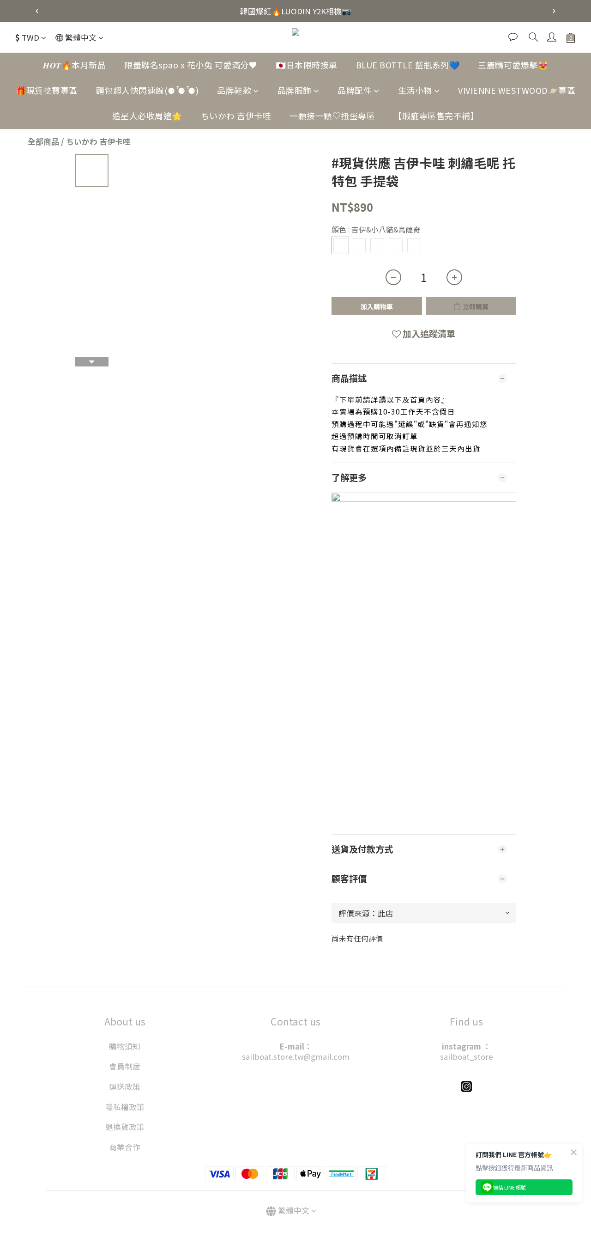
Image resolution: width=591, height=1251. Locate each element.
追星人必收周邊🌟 (147, 116)
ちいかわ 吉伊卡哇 (236, 116)
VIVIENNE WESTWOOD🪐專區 (516, 90)
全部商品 (43, 141)
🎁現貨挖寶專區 (47, 90)
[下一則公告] (554, 11)
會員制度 (124, 1066)
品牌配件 (355, 90)
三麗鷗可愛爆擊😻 (513, 65)
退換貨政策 (125, 1126)
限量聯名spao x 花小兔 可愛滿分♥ (190, 65)
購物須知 (124, 1046)
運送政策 (124, 1086)
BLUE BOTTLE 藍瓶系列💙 (408, 65)
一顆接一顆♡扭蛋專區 (332, 116)
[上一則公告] (37, 11)
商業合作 (124, 1147)
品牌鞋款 (234, 90)
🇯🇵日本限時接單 (307, 65)
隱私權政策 (125, 1106)
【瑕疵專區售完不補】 (436, 116)
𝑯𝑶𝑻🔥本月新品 (74, 65)
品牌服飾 (294, 90)
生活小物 (415, 90)
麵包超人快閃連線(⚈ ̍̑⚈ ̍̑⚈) (147, 90)
